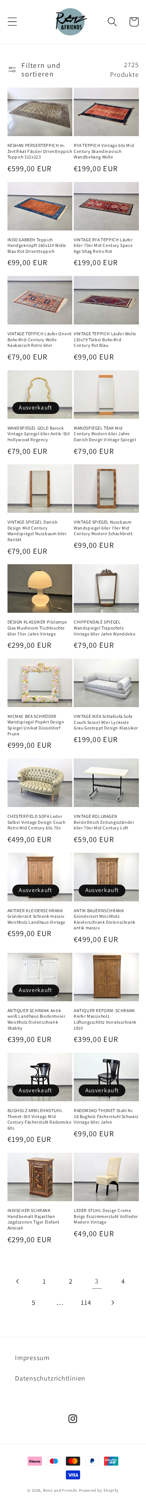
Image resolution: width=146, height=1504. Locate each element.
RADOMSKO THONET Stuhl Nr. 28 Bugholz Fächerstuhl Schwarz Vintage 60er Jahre (106, 1116)
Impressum (32, 1357)
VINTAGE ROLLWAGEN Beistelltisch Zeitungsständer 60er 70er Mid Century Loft (104, 822)
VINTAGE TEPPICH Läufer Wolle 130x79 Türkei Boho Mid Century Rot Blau (105, 339)
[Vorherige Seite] (18, 1281)
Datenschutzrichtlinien (50, 1377)
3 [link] (97, 1281)
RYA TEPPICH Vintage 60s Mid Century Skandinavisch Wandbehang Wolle (104, 151)
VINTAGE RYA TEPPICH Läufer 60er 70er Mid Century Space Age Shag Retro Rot (103, 245)
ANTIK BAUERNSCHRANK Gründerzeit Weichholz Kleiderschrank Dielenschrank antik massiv (105, 919)
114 (86, 1302)
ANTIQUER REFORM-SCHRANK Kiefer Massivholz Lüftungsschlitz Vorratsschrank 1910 (105, 1019)
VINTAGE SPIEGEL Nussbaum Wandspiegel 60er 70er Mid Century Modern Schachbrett (103, 527)
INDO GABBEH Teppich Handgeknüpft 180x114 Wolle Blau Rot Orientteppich (37, 245)
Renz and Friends (60, 1490)
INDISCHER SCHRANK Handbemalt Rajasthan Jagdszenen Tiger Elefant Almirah (33, 1219)
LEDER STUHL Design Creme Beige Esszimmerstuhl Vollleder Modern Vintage (106, 1216)
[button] (12, 21)
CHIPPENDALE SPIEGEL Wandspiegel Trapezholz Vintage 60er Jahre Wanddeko (104, 627)
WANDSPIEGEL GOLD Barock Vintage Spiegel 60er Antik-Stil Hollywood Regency (38, 433)
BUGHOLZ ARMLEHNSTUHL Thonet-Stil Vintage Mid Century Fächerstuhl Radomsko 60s (39, 1119)
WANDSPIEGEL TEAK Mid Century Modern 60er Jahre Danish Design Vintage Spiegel (105, 433)
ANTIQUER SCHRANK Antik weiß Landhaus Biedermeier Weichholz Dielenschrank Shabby (36, 1019)
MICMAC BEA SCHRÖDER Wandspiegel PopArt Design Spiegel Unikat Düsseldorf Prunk (35, 725)
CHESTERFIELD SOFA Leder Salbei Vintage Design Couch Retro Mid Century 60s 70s (36, 822)
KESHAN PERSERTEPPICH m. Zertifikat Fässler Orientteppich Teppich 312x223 (39, 151)
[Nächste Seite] (112, 1302)
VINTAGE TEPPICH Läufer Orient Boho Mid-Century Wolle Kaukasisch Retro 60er (39, 339)
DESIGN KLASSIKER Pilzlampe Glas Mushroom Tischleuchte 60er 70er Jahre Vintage (37, 627)
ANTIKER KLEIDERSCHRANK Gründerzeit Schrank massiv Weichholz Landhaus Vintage (36, 916)
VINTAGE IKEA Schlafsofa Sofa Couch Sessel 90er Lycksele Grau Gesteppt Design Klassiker (106, 722)
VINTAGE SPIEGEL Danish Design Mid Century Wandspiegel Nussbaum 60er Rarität (37, 530)
